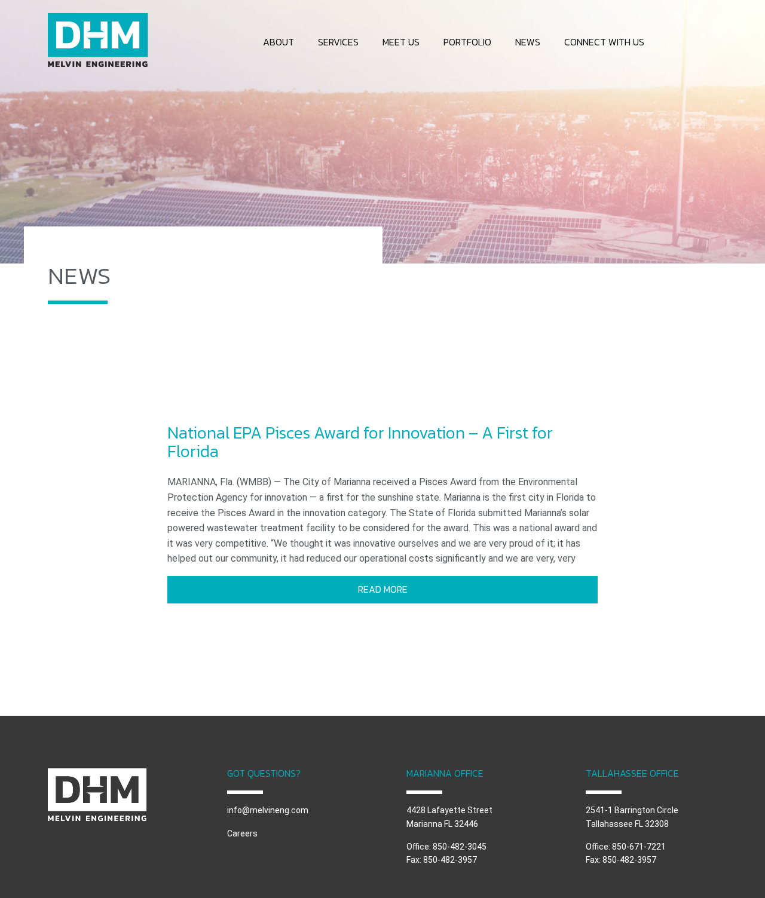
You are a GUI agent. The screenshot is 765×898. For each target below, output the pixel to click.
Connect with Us (604, 42)
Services (338, 42)
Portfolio (467, 42)
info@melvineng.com (267, 810)
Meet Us (401, 42)
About (278, 42)
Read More (383, 589)
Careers (242, 833)
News (527, 42)
